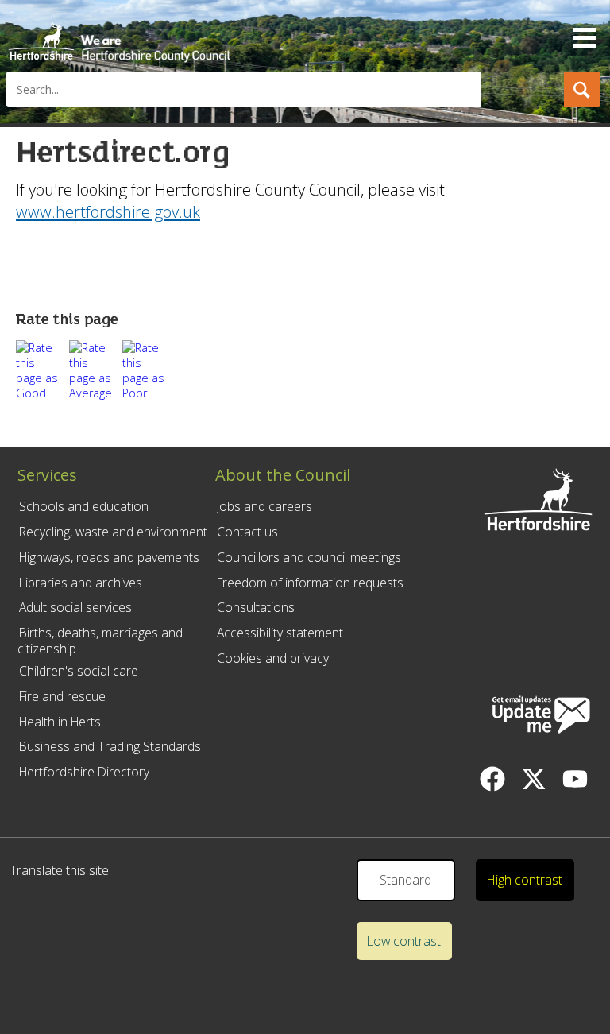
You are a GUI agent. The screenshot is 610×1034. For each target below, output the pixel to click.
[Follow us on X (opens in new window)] (533, 778)
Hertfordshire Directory (84, 771)
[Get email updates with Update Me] (541, 716)
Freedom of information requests (310, 582)
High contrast (524, 880)
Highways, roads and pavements (109, 557)
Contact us (247, 531)
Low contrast (404, 941)
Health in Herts (60, 721)
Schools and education (84, 506)
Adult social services (75, 607)
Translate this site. (60, 870)
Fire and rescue (62, 696)
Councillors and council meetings (309, 557)
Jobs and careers (264, 506)
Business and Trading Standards (110, 746)
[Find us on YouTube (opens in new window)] (575, 778)
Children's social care (78, 671)
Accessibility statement (280, 632)
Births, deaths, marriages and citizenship (100, 640)
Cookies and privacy (273, 658)
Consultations (256, 607)
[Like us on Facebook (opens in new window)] (492, 778)
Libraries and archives (80, 582)
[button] (582, 89)
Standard (405, 880)
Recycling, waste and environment (113, 531)
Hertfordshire (119, 36)
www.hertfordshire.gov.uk (108, 211)
